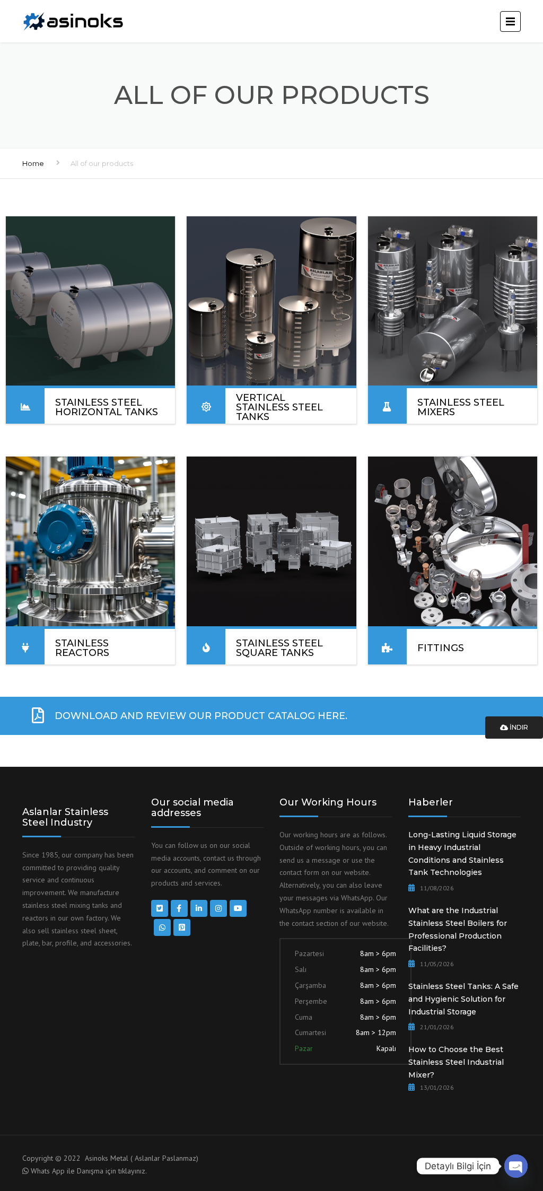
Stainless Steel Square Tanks (279, 648)
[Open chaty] (516, 1166)
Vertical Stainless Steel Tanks (279, 407)
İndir (518, 727)
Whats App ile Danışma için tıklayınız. (89, 1171)
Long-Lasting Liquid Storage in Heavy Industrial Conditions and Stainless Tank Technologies (462, 853)
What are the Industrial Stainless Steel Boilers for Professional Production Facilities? (457, 929)
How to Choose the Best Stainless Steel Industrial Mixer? (456, 1062)
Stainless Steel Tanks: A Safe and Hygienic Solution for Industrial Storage (463, 999)
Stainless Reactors (82, 648)
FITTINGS (440, 648)
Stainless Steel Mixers (460, 407)
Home (33, 163)
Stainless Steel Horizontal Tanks (106, 407)
